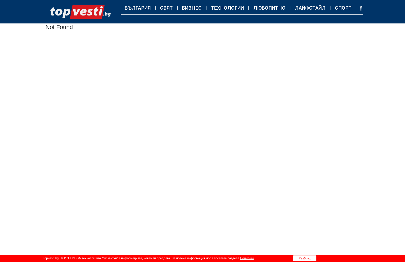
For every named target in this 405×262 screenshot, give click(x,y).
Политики (247, 258)
